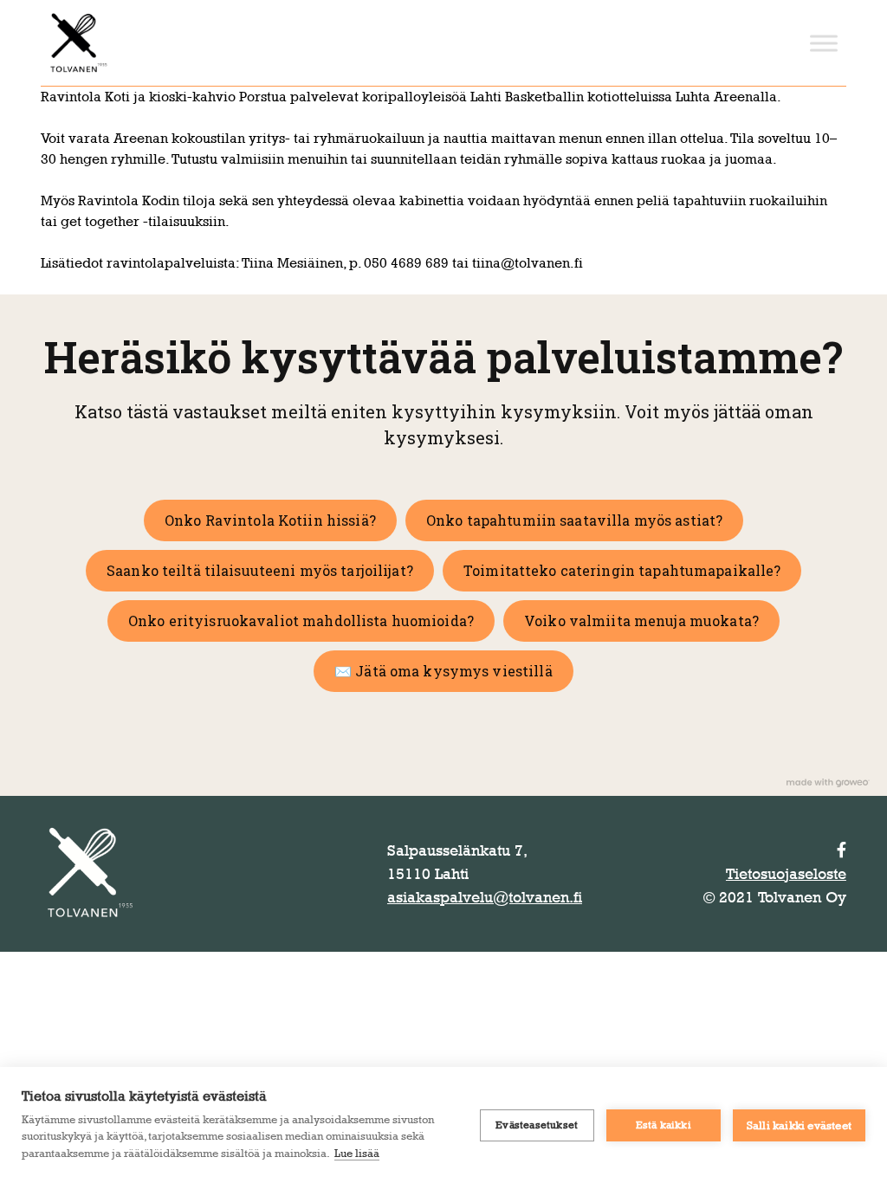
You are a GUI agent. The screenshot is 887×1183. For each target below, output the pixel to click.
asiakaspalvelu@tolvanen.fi (484, 897)
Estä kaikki (663, 1125)
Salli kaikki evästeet (799, 1125)
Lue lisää (356, 1153)
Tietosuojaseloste (786, 873)
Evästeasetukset (536, 1125)
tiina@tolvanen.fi (527, 263)
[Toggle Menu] (824, 43)
